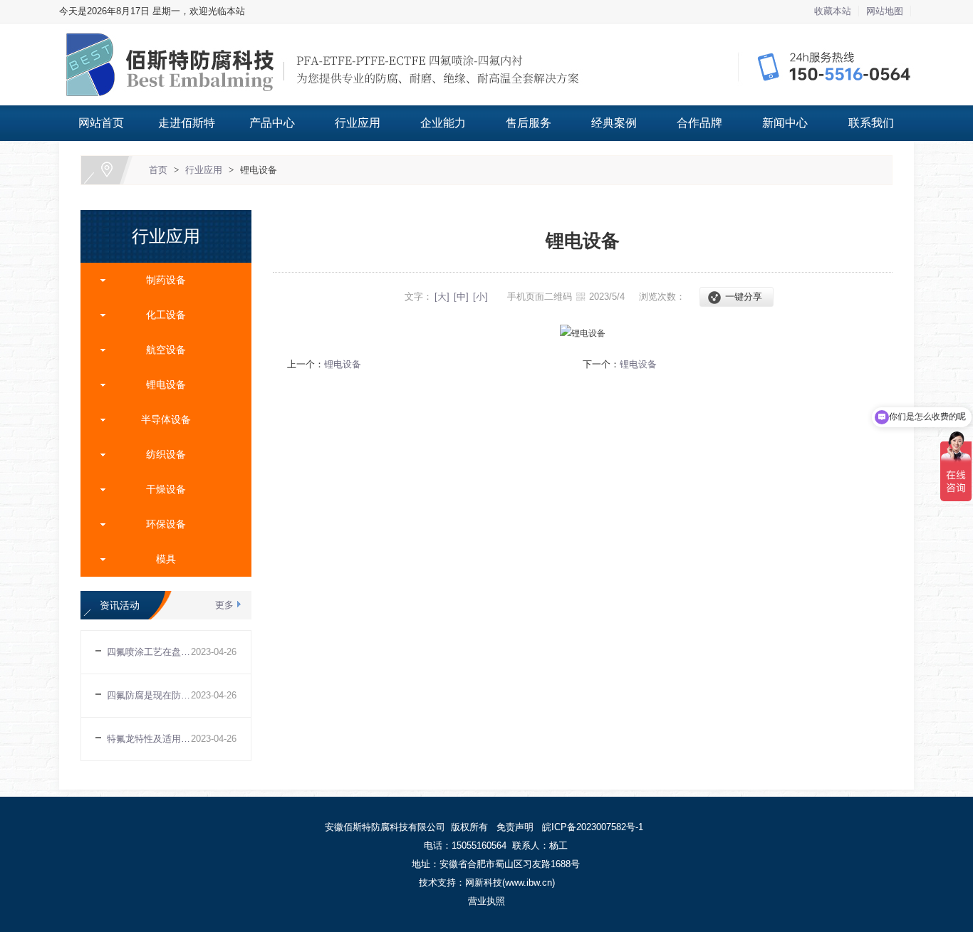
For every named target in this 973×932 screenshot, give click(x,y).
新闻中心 (785, 123)
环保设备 (160, 524)
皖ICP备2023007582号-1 (592, 827)
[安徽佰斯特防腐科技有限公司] (486, 31)
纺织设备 (160, 454)
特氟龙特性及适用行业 (149, 738)
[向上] (933, 808)
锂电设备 (258, 169)
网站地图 (884, 11)
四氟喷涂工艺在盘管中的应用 (149, 651)
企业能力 (443, 123)
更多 (224, 604)
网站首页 (101, 123)
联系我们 (871, 123)
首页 (158, 169)
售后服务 (528, 123)
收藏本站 (832, 11)
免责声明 (515, 827)
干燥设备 (160, 489)
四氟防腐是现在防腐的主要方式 (149, 695)
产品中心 (272, 123)
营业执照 (486, 901)
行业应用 (357, 123)
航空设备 (160, 349)
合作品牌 (699, 123)
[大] (442, 296)
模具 (160, 559)
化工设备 (160, 314)
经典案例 (614, 123)
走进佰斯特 (186, 123)
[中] (461, 296)
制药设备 (160, 280)
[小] (480, 296)
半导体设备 (160, 419)
